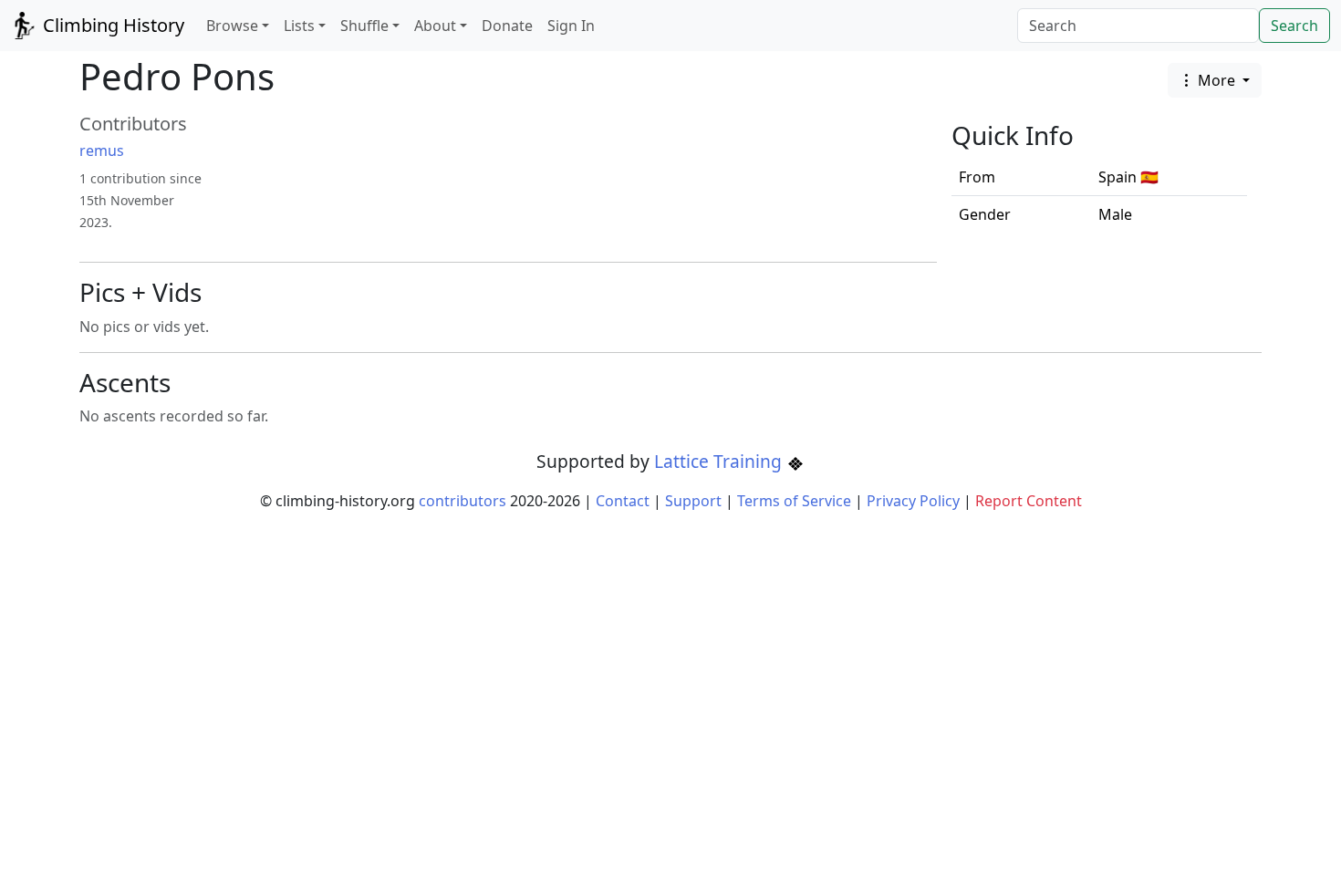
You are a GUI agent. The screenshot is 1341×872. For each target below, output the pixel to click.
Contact (623, 501)
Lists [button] (299, 26)
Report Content (1028, 501)
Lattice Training (720, 461)
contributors (462, 501)
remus (101, 150)
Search (1294, 26)
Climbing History (111, 25)
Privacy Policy (913, 501)
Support (693, 501)
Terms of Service (794, 501)
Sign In (571, 26)
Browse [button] (232, 26)
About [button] (435, 26)
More (1216, 80)
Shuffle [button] (364, 26)
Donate (507, 26)
